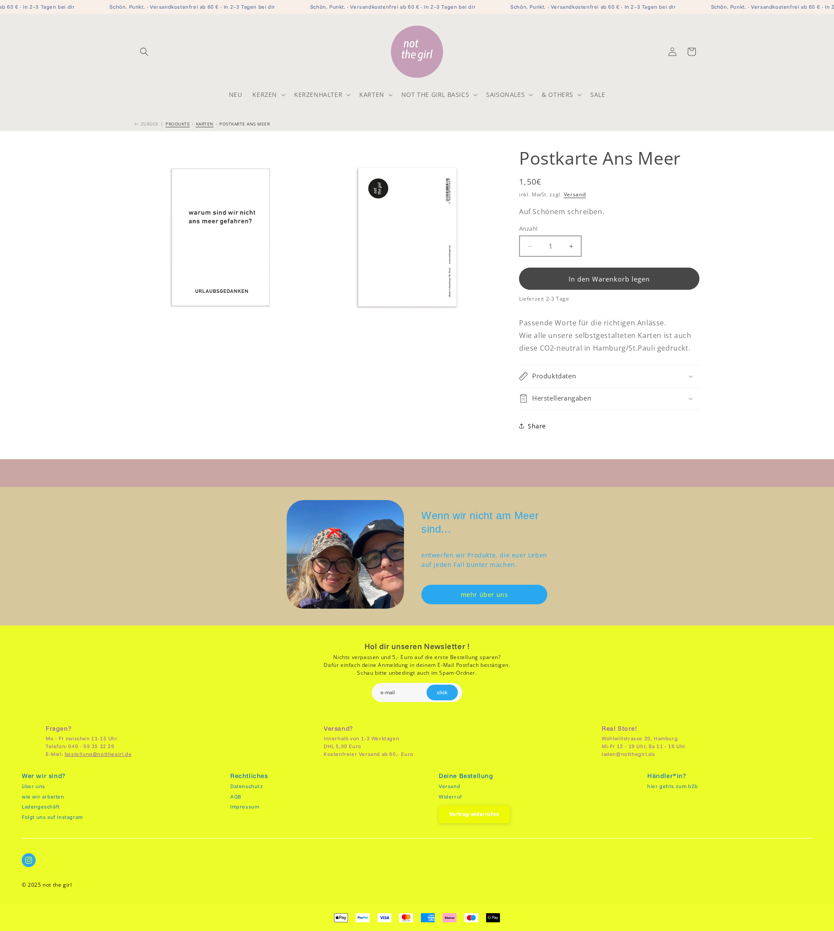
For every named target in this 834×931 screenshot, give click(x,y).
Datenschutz (246, 786)
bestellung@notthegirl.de (98, 754)
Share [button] (537, 426)
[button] (144, 51)
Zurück (149, 124)
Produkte (177, 124)
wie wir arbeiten (43, 796)
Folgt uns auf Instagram (52, 817)
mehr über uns (484, 594)
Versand (575, 194)
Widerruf (450, 796)
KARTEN (205, 124)
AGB (236, 796)
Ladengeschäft (41, 806)
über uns (33, 786)
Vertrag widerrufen (474, 814)
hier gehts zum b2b (672, 786)
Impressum (244, 806)
